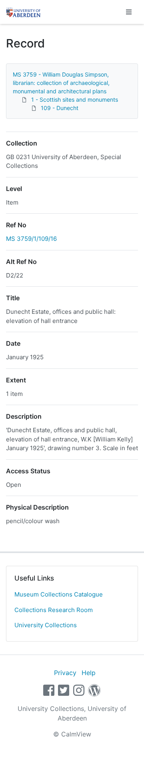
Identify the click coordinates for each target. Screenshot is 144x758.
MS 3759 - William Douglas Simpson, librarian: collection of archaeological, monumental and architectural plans (61, 83)
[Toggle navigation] (129, 12)
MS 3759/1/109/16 (31, 238)
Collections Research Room (53, 610)
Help (89, 673)
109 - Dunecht (59, 107)
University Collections (45, 625)
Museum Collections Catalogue (58, 594)
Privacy (65, 673)
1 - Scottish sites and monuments (74, 99)
